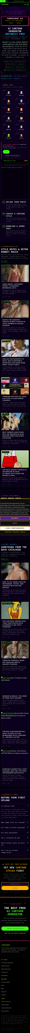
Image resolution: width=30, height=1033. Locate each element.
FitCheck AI (4, 972)
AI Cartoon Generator (7, 962)
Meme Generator (6, 969)
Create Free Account (12, 155)
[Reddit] (24, 955)
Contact (3, 994)
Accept (15, 518)
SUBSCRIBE (15, 888)
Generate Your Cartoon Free (15, 928)
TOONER (4, 4)
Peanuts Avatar (5, 966)
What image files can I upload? (13, 822)
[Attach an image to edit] (2, 164)
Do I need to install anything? (13, 827)
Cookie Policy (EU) (6, 1008)
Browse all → (5, 559)
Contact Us (22, 531)
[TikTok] (10, 955)
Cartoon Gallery (5, 982)
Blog (2, 988)
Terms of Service (6, 1001)
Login (25, 4)
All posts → (4, 261)
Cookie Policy (8, 531)
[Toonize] (27, 164)
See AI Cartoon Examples (15, 933)
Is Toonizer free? (8, 806)
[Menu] (28, 4)
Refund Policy (5, 1011)
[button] (29, 501)
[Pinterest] (13, 955)
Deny (15, 523)
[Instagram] (6, 955)
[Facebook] (2, 955)
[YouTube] (21, 955)
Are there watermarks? (9, 833)
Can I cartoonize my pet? (10, 838)
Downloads (4, 975)
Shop (2, 985)
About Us (3, 991)
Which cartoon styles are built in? (13, 844)
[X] (17, 955)
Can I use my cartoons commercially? (9, 851)
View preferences (15, 528)
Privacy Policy (15, 531)
